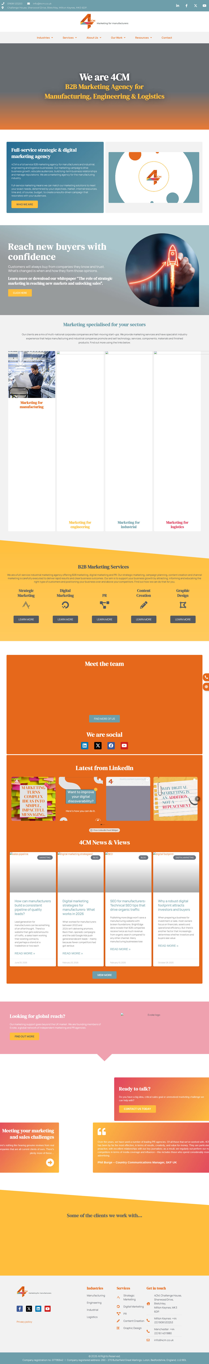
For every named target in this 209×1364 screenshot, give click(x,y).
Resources (142, 37)
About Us (92, 37)
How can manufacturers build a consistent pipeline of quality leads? (33, 907)
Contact (167, 37)
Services (68, 37)
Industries (43, 37)
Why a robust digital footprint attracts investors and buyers (174, 905)
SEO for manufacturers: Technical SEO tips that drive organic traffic (128, 905)
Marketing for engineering (80, 524)
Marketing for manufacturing (32, 404)
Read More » (25, 953)
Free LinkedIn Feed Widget (106, 830)
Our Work (116, 37)
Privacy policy (24, 1321)
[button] (14, 689)
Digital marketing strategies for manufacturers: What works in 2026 (79, 907)
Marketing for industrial (129, 524)
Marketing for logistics (177, 524)
